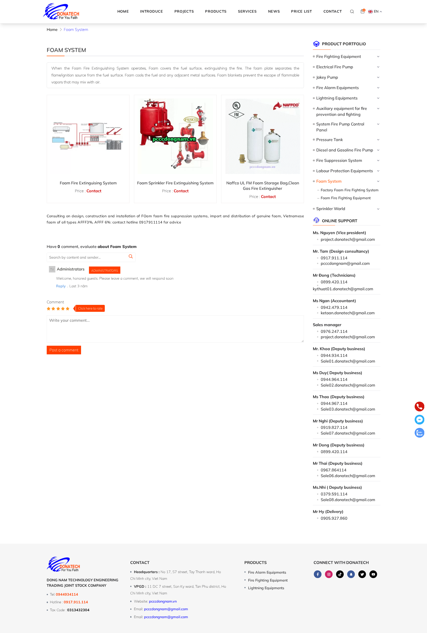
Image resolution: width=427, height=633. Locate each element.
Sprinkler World (330, 208)
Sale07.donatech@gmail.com (348, 433)
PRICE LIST (301, 11)
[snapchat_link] (351, 574)
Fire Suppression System (339, 160)
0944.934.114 (334, 355)
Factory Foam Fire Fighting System (350, 190)
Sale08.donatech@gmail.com (348, 499)
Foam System (328, 181)
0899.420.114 (334, 281)
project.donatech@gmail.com (348, 239)
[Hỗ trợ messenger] (420, 420)
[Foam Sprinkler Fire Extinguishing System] (175, 136)
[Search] (352, 11)
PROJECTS (184, 11)
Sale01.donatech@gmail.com (348, 361)
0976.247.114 (334, 331)
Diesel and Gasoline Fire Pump (344, 149)
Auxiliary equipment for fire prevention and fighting (341, 111)
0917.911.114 (334, 257)
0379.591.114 (334, 493)
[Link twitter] (362, 574)
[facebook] (318, 574)
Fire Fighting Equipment (338, 56)
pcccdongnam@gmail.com (345, 263)
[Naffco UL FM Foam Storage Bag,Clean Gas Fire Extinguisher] (262, 136)
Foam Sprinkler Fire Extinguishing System (175, 182)
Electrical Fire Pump (334, 66)
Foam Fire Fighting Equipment (346, 198)
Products (255, 562)
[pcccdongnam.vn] (61, 11)
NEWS (274, 11)
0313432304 (78, 610)
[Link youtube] (373, 574)
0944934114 (67, 594)
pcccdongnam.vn (163, 601)
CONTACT (332, 11)
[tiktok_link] (340, 574)
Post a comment (63, 349)
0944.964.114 (334, 379)
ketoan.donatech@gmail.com (348, 312)
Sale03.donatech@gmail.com (348, 409)
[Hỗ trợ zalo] (420, 433)
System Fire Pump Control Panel (340, 127)
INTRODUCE (151, 11)
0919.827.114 (334, 427)
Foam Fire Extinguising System (88, 182)
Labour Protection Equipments (344, 170)
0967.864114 (333, 469)
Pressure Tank (329, 139)
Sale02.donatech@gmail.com (348, 385)
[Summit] (130, 257)
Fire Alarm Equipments (337, 87)
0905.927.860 (334, 518)
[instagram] (329, 574)
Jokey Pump (327, 77)
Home (123, 11)
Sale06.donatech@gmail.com (348, 475)
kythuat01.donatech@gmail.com (343, 288)
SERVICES (247, 11)
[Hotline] (420, 407)
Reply (61, 286)
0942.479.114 (334, 307)
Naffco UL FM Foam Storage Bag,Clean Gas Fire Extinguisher (262, 185)
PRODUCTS (216, 11)
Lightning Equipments (336, 98)
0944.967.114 (334, 403)
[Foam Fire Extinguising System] (88, 136)
